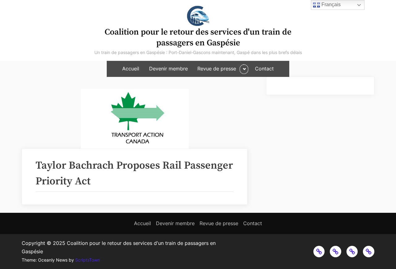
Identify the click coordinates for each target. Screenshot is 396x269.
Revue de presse (216, 69)
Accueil (130, 69)
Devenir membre (168, 69)
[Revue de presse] (352, 251)
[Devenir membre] (335, 251)
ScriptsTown (87, 260)
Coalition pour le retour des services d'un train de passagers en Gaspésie (198, 37)
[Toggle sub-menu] (243, 69)
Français (330, 4)
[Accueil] (319, 251)
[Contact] (368, 251)
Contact (264, 69)
